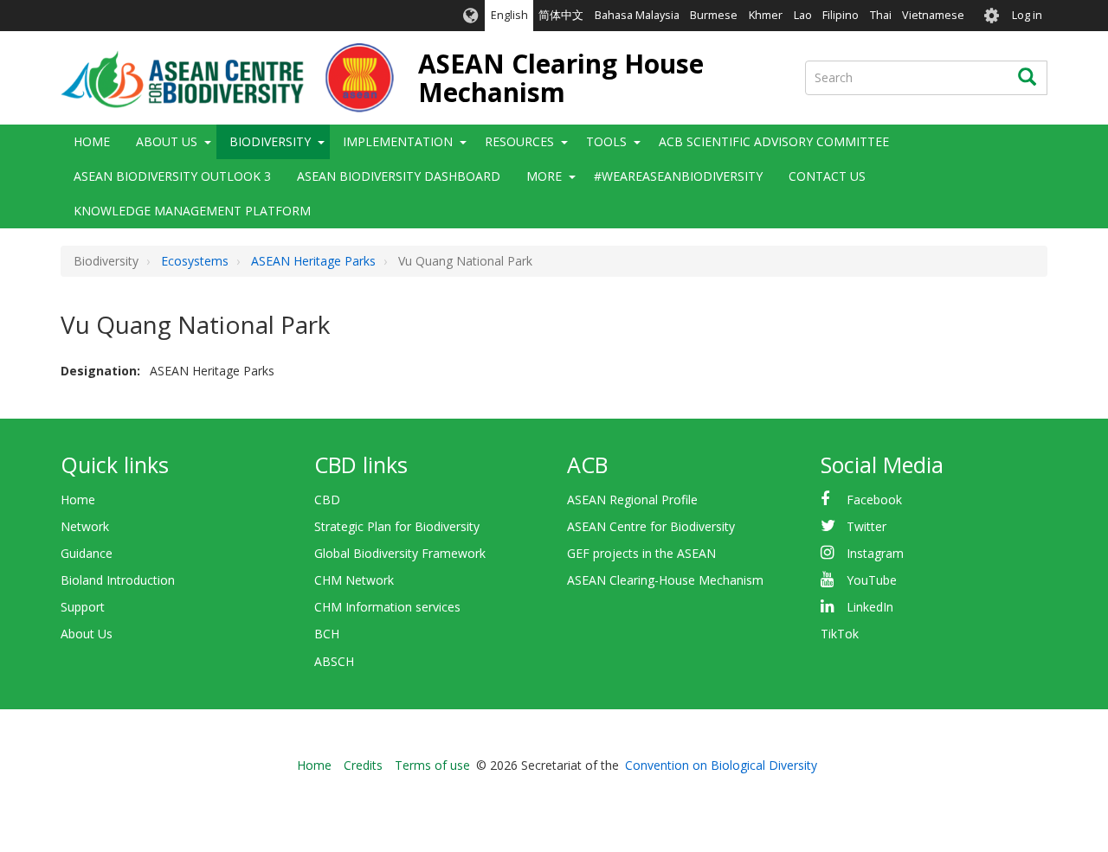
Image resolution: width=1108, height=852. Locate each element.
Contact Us (827, 176)
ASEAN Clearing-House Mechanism (665, 580)
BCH (326, 633)
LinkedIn (870, 607)
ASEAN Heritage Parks (313, 261)
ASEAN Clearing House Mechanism (561, 78)
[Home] (227, 77)
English (509, 15)
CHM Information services (387, 607)
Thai (881, 15)
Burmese (714, 15)
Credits (363, 765)
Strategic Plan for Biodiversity (397, 526)
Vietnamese (933, 15)
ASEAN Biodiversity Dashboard (398, 176)
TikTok (840, 633)
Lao (803, 15)
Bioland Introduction (118, 580)
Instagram (875, 553)
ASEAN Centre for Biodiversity (651, 526)
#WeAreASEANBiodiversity (678, 176)
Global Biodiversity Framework (400, 553)
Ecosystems (195, 261)
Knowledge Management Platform (192, 210)
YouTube (872, 580)
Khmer (766, 15)
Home (92, 141)
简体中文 (560, 15)
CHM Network (354, 580)
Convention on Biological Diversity (721, 765)
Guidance (87, 553)
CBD (327, 499)
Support (83, 607)
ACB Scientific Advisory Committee (774, 141)
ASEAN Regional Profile (632, 499)
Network (85, 526)
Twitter (866, 526)
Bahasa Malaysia (637, 15)
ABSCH (334, 661)
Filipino (840, 15)
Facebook (874, 499)
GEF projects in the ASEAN (641, 553)
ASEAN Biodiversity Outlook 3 (172, 176)
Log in (1027, 15)
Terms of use (432, 765)
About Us (87, 633)
